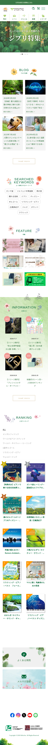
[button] (20, 54)
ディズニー (34, 196)
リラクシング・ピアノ (30, 201)
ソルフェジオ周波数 (25, 191)
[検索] (33, 8)
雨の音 (39, 191)
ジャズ (25, 207)
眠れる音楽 (13, 196)
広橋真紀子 (14, 207)
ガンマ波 (9, 191)
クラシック (23, 212)
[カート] (38, 8)
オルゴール (13, 201)
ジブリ (24, 196)
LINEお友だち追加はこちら (24, 2)
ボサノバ (34, 207)
